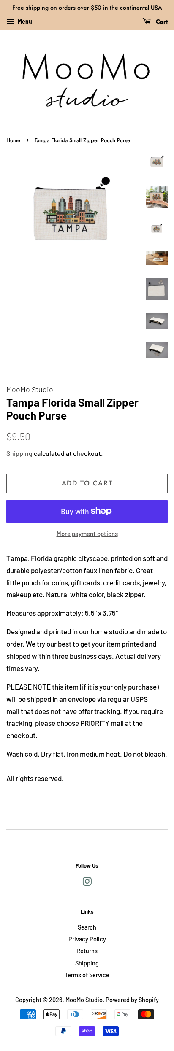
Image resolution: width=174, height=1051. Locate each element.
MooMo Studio (84, 999)
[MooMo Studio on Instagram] (87, 883)
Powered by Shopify (132, 999)
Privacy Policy (87, 939)
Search (87, 927)
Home (13, 140)
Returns (87, 950)
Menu (24, 21)
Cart (161, 21)
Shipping (19, 453)
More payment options (87, 533)
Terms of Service (87, 974)
